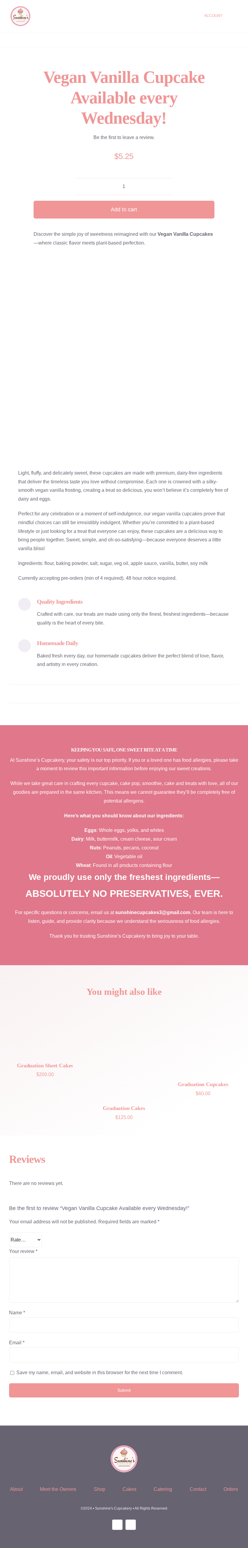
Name (17, 1312)
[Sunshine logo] (20, 7)
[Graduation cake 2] (45, 1029)
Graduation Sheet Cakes (45, 1066)
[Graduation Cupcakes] (203, 1038)
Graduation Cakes (124, 1108)
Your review (23, 1251)
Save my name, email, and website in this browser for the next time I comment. (99, 1372)
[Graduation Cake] (124, 1050)
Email (16, 1342)
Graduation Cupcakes (203, 1084)
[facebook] (131, 1525)
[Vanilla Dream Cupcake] (128, 356)
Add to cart (124, 209)
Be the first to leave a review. (124, 137)
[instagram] (117, 1525)
